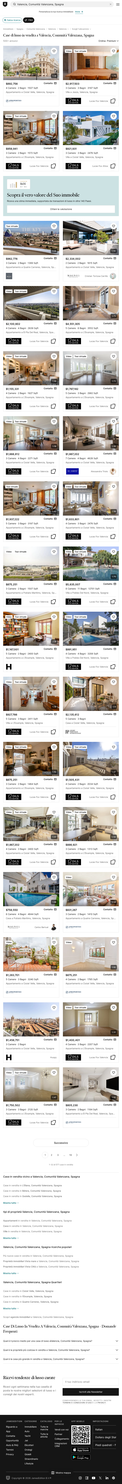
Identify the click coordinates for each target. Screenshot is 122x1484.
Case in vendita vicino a (41, 1176)
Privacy (102, 1403)
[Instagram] (80, 1478)
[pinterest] (113, 1478)
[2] (77, 1155)
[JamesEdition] (5, 4)
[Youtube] (93, 1478)
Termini (10, 1449)
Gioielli (28, 1454)
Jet (26, 1440)
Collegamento (62, 1438)
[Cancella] (110, 4)
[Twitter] (100, 1478)
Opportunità (12, 1440)
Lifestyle (29, 1463)
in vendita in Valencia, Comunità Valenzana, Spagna (37, 1220)
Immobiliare (8, 29)
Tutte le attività (44, 1435)
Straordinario (31, 1459)
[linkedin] (107, 1478)
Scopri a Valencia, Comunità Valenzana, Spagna (38, 1317)
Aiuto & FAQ (12, 1445)
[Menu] (118, 4)
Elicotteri (29, 1445)
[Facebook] (87, 1478)
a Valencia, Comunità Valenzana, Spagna (41, 1261)
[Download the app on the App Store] (80, 1449)
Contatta (10, 1436)
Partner (58, 1434)
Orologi (28, 1449)
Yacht (27, 1436)
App (8, 1431)
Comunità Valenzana (36, 29)
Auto (27, 1431)
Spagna (20, 29)
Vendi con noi (61, 1429)
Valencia (52, 29)
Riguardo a (11, 1426)
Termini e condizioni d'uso (77, 1403)
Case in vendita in (32, 1185)
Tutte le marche (44, 1428)
